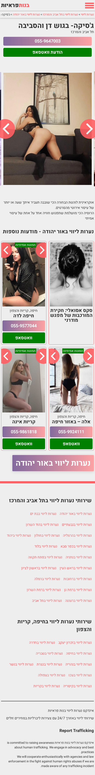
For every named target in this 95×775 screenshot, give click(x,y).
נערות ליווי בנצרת (49, 664)
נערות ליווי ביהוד (19, 535)
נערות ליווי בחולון (47, 535)
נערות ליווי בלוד (45, 546)
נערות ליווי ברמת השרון (44, 590)
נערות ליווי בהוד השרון (42, 524)
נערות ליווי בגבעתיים (77, 524)
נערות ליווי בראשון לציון (38, 568)
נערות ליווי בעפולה (51, 675)
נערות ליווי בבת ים (43, 513)
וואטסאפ (23, 338)
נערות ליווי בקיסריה (77, 686)
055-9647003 (48, 41)
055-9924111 (71, 432)
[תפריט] (89, 5)
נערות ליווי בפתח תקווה (45, 557)
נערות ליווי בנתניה (79, 557)
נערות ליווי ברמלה (47, 579)
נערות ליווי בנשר (21, 664)
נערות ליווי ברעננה (78, 600)
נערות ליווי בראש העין (76, 568)
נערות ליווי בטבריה (49, 653)
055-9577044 (24, 326)
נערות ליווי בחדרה (42, 642)
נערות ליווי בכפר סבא (76, 546)
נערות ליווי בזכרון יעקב (75, 642)
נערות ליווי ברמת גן (78, 590)
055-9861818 (24, 432)
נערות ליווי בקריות (46, 686)
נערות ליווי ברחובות (77, 579)
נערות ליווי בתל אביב (47, 600)
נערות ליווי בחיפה (79, 653)
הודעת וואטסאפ (47, 52)
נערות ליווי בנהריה (78, 664)
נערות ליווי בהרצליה (77, 535)
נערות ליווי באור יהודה (53, 463)
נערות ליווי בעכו (80, 675)
